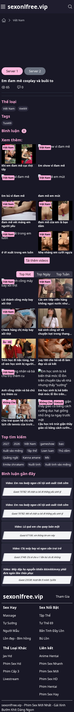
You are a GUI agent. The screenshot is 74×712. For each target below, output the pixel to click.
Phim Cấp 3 (11, 671)
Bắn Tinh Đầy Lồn (51, 631)
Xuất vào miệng (13, 450)
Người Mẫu (11, 631)
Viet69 (23, 108)
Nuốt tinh (34, 464)
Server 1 (12, 71)
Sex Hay (10, 607)
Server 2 (35, 71)
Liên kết (46, 648)
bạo (61, 444)
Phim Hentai (48, 686)
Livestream (11, 679)
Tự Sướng (10, 623)
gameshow (47, 444)
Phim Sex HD (48, 679)
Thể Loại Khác (15, 648)
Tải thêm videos (37, 260)
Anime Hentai (49, 656)
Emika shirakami (13, 464)
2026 (17, 444)
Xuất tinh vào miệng (58, 464)
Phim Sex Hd (12, 664)
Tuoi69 (7, 123)
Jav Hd (7, 656)
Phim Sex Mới (49, 671)
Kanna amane (31, 457)
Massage (9, 615)
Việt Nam (18, 20)
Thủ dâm (64, 450)
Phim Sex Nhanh (51, 664)
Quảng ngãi (10, 457)
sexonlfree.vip (28, 6)
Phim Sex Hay (49, 694)
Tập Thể (44, 615)
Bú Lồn (44, 638)
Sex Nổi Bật (49, 607)
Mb (47, 457)
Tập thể (32, 450)
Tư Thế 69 (46, 623)
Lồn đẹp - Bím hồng (17, 638)
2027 (6, 444)
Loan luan (47, 450)
